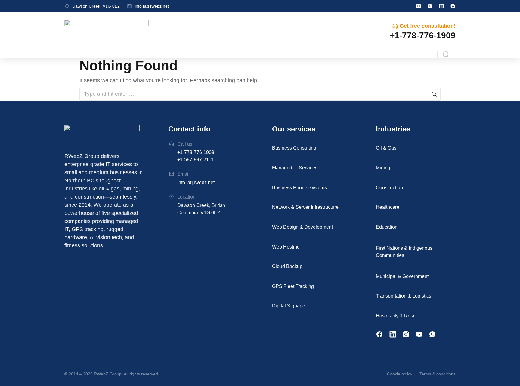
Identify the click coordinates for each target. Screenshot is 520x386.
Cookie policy (399, 374)
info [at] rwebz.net (152, 6)
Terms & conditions (437, 374)
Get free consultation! (428, 26)
